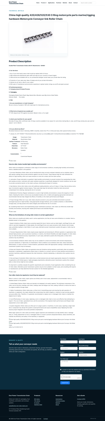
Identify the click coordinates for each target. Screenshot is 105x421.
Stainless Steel (38, 404)
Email (61, 345)
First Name (63, 339)
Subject (62, 352)
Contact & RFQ (81, 399)
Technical (58, 2)
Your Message (64, 359)
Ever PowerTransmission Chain (16, 2)
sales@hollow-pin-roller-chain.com (18, 406)
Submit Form (65, 382)
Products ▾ (43, 2)
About (70, 2)
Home (37, 2)
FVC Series (37, 401)
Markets (65, 2)
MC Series (37, 399)
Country (81, 352)
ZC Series (36, 403)
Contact (75, 2)
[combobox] (88, 2)
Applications (51, 2)
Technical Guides (60, 401)
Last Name (81, 339)
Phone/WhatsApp (83, 345)
